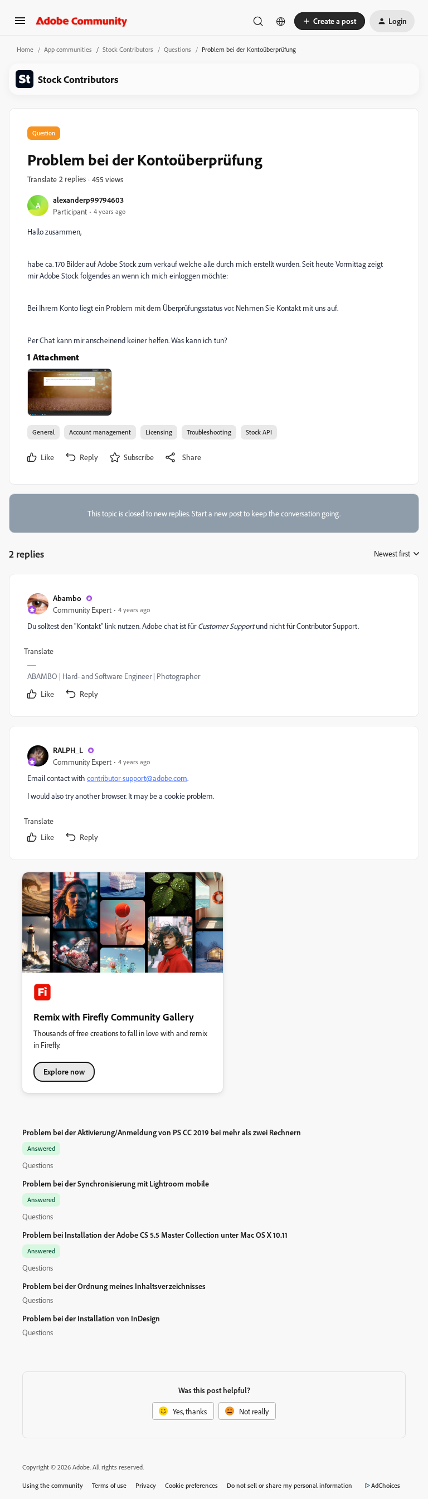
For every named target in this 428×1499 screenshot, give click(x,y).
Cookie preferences (191, 1485)
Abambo (67, 598)
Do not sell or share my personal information (289, 1485)
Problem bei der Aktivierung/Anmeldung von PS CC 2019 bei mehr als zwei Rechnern (161, 1132)
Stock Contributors (128, 49)
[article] (213, 647)
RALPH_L (68, 750)
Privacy (145, 1485)
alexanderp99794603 (88, 199)
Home (25, 49)
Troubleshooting (209, 432)
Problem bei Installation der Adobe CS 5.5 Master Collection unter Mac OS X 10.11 (155, 1234)
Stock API (259, 432)
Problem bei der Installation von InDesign (91, 1318)
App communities (68, 49)
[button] (20, 24)
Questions (177, 49)
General (43, 432)
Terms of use (109, 1485)
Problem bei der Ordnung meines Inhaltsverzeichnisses (114, 1286)
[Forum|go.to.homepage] (82, 21)
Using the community (52, 1485)
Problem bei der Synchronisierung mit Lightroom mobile (115, 1183)
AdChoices (385, 1485)
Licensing (158, 432)
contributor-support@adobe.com (137, 778)
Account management (100, 432)
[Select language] (281, 21)
